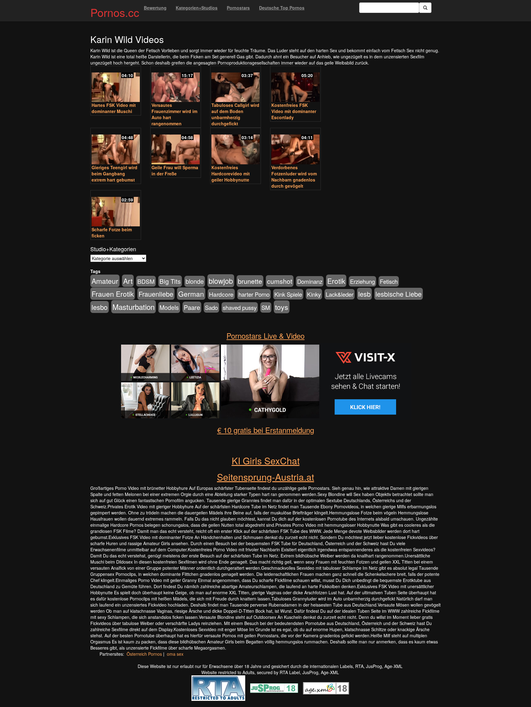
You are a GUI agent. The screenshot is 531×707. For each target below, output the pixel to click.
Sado (211, 307)
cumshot (279, 281)
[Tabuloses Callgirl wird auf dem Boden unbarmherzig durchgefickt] (235, 84)
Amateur (105, 281)
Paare (192, 307)
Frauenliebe (156, 294)
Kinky (314, 294)
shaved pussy (240, 307)
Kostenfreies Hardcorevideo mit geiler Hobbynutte (230, 173)
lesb (364, 294)
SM (266, 307)
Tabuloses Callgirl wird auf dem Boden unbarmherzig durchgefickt (235, 114)
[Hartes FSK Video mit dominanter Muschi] (116, 84)
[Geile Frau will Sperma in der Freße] (175, 146)
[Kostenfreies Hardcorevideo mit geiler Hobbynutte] (235, 146)
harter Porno (253, 294)
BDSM (146, 281)
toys (281, 307)
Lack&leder (339, 294)
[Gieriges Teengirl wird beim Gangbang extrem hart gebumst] (116, 146)
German (191, 294)
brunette (250, 281)
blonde (195, 281)
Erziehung (362, 281)
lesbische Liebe (399, 294)
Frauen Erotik (113, 294)
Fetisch (389, 281)
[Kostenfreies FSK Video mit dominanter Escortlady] (295, 84)
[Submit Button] (425, 7)
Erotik (336, 281)
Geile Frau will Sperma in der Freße (174, 170)
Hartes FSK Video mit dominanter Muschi (114, 108)
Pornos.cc (114, 12)
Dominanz (309, 281)
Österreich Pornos (144, 654)
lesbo (100, 307)
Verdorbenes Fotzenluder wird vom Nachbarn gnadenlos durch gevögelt (294, 176)
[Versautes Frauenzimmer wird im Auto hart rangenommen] (175, 84)
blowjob (221, 280)
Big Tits (170, 281)
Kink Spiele (288, 294)
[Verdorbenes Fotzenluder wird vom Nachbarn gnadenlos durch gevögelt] (295, 146)
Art (127, 281)
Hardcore (221, 294)
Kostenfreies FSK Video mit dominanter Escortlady (293, 111)
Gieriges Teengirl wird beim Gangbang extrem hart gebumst (114, 173)
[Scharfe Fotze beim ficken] (116, 209)
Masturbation (133, 306)
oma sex (175, 654)
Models (169, 307)
